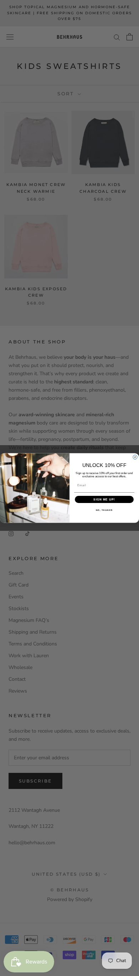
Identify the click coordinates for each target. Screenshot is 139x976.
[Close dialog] (135, 457)
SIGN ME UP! (104, 499)
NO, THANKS (104, 510)
